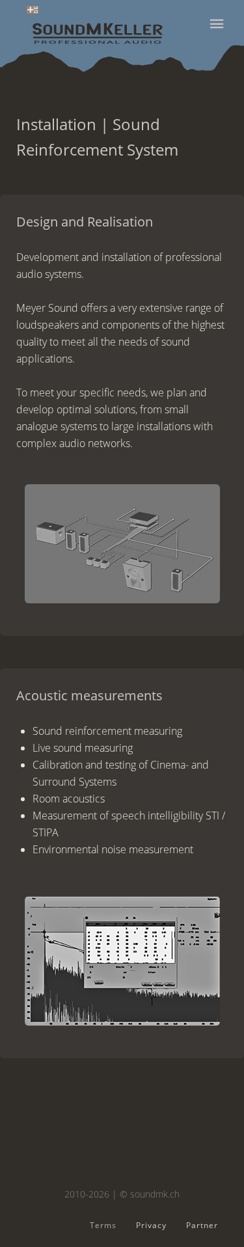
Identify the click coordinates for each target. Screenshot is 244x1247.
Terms (103, 1225)
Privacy (151, 1225)
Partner (202, 1225)
